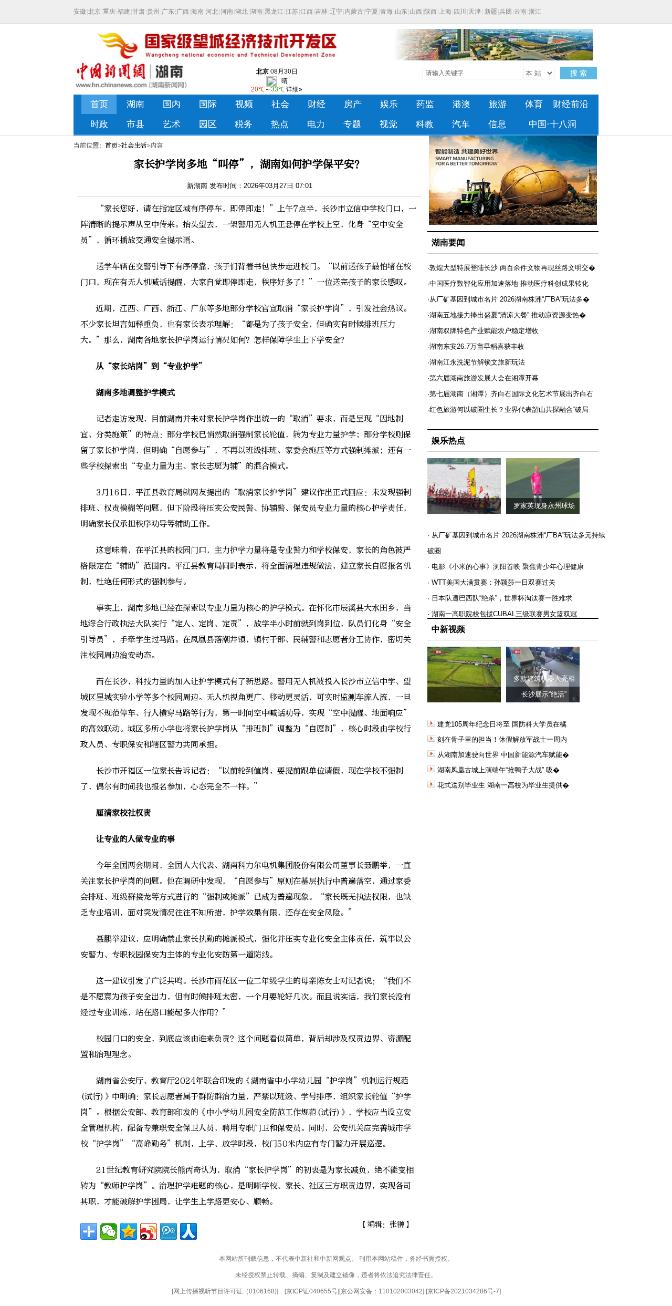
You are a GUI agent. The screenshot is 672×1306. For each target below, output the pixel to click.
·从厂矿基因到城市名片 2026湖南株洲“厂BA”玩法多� (508, 299)
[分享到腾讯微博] (168, 1231)
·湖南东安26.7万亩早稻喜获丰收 (475, 346)
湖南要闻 (448, 242)
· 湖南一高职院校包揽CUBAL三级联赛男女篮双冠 (502, 614)
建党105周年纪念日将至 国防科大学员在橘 (501, 724)
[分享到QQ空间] (128, 1231)
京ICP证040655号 (312, 1291)
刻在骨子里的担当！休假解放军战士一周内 (502, 739)
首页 (111, 145)
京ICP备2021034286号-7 (463, 1291)
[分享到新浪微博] (148, 1231)
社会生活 (133, 145)
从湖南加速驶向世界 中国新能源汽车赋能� (503, 755)
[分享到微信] (108, 1231)
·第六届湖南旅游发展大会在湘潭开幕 (483, 378)
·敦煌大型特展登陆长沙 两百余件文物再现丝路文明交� (511, 268)
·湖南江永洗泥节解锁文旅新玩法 (476, 362)
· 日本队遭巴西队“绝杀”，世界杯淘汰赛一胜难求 (499, 598)
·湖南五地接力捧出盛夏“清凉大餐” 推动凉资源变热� (506, 315)
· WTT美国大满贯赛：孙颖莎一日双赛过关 (491, 582)
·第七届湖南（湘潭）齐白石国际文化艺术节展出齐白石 (510, 394)
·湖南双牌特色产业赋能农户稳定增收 (483, 331)
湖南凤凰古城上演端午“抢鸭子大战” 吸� (498, 770)
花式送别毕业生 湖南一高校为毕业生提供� (503, 785)
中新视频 (448, 629)
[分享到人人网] (188, 1231)
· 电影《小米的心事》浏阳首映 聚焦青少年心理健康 (505, 567)
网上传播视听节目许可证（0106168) (225, 1291)
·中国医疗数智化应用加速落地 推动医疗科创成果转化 (508, 283)
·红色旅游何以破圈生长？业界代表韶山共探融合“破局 (508, 409)
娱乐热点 (448, 440)
